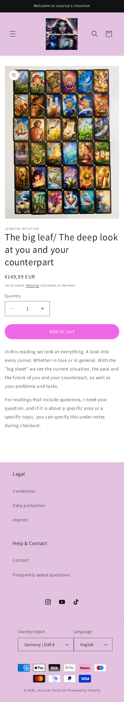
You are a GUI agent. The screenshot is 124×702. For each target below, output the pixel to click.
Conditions (24, 491)
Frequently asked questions (41, 575)
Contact (21, 560)
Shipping (32, 285)
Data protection (29, 505)
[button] (13, 34)
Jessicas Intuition (52, 690)
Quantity (13, 296)
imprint (20, 520)
